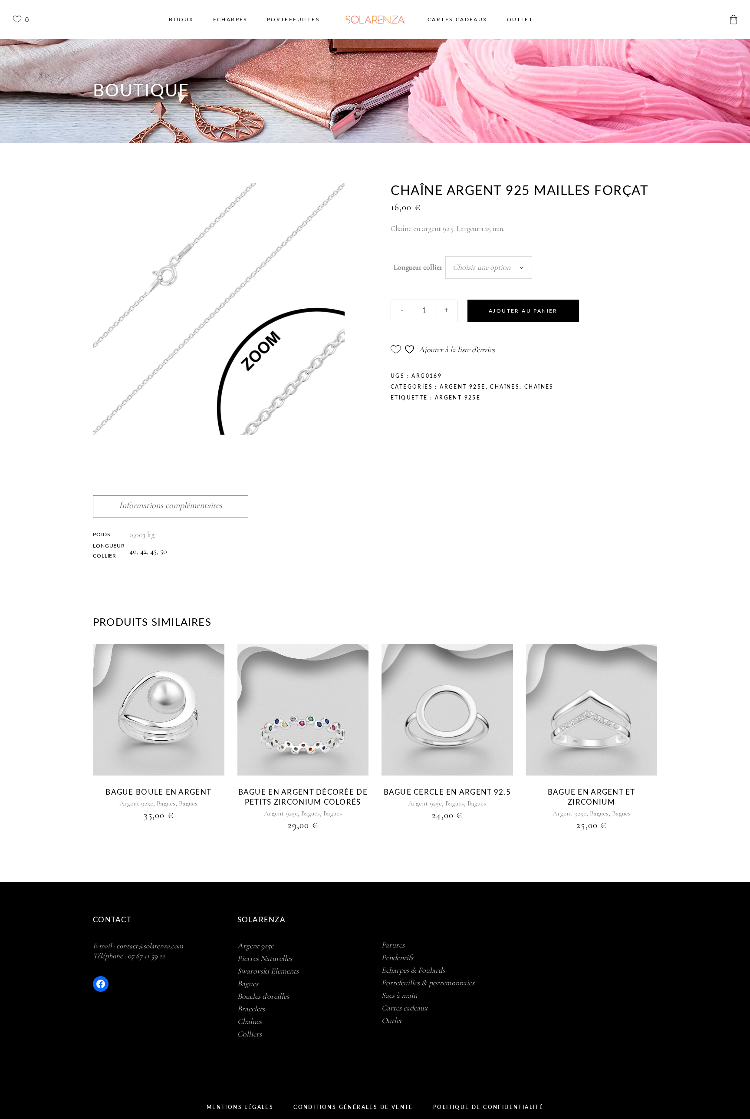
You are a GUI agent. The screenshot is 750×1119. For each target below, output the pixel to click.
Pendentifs (397, 957)
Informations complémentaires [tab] (170, 505)
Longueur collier (418, 267)
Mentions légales (240, 1107)
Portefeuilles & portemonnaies (428, 982)
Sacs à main (399, 995)
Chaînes (505, 387)
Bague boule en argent (158, 792)
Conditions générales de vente (353, 1107)
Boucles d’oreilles (263, 996)
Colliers (249, 1034)
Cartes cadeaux (405, 1008)
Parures (393, 945)
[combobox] (488, 267)
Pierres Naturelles (264, 958)
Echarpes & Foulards (413, 970)
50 (163, 551)
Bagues (166, 803)
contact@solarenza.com (149, 946)
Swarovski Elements (268, 971)
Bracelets (251, 1008)
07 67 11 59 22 (146, 956)
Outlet (392, 1020)
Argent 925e (462, 387)
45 (153, 551)
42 (143, 551)
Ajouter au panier (523, 311)
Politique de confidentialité (488, 1107)
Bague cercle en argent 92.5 (447, 792)
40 (133, 551)
